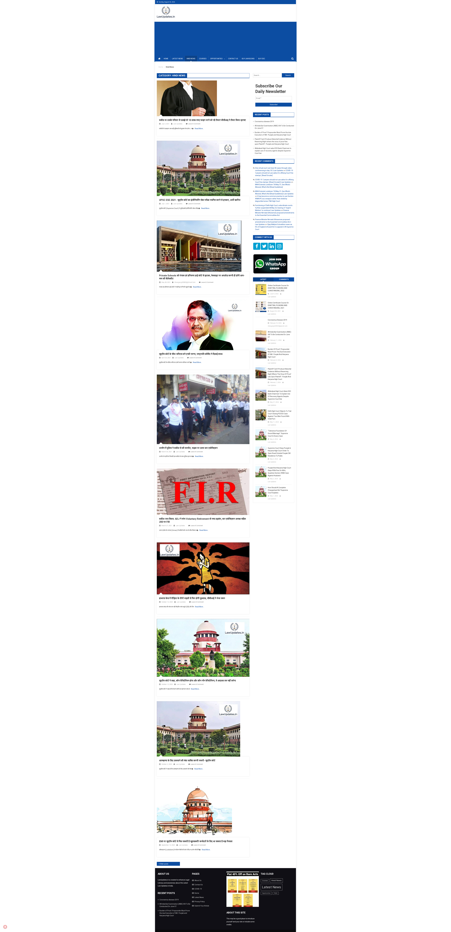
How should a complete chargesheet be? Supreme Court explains (278, 490)
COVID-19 (198, 889)
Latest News (177, 59)
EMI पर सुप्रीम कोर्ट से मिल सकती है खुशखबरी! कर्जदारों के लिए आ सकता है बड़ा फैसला (195, 841)
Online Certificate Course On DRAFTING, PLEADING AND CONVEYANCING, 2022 (278, 288)
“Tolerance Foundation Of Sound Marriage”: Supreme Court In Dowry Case (278, 433)
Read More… (199, 128)
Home (166, 59)
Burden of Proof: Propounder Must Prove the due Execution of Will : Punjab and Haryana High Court (279, 353)
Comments (284, 279)
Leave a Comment (194, 124)
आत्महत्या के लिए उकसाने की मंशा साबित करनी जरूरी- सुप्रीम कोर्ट (187, 760)
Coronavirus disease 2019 (264, 121)
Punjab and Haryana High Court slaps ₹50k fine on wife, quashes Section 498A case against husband (279, 472)
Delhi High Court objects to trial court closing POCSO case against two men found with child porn (279, 415)
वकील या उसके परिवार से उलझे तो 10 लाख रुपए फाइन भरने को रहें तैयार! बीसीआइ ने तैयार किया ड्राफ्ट (202, 120)
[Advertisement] (225, 38)
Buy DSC (261, 59)
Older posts (164, 864)
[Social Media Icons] (256, 246)
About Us (198, 880)
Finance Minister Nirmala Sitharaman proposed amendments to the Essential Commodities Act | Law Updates (273, 222)
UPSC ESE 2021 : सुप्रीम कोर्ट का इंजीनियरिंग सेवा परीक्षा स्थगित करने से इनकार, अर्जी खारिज (199, 200)
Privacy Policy (200, 902)
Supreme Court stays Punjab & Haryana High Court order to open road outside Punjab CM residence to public (279, 452)
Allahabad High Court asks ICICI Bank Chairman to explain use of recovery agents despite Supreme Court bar (273, 150)
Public (275, 893)
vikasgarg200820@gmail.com (184, 282)
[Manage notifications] (5, 927)
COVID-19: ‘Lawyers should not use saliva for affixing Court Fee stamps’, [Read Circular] (274, 173)
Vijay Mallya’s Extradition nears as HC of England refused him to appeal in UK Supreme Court (274, 226)
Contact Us (233, 59)
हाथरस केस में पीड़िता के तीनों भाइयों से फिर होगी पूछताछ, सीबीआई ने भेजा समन (192, 598)
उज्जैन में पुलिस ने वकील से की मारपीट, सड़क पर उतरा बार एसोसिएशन (188, 448)
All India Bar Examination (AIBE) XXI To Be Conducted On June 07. (279, 334)
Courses (202, 59)
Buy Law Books (248, 59)
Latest (263, 279)
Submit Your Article (202, 906)
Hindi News (191, 59)
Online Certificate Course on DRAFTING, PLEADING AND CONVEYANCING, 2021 (278, 305)
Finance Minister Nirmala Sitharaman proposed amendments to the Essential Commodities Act (274, 212)
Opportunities (216, 59)
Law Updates (177, 124)
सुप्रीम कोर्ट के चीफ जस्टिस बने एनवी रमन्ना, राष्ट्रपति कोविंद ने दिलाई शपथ (190, 354)
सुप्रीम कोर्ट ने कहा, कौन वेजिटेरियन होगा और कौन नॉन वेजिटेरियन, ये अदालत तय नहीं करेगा (197, 680)
